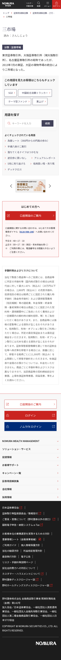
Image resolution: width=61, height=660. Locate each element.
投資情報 (7, 457)
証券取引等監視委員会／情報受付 (20, 513)
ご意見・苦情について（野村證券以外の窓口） (27, 519)
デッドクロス (15, 169)
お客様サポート (10, 465)
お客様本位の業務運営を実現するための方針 (26, 533)
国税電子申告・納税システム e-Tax (21, 525)
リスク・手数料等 (29, 4)
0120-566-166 (26, 231)
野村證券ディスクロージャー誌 (18, 579)
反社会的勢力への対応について (18, 568)
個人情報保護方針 (30, 545)
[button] (12, 186)
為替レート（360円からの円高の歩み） (28, 140)
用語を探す (12, 114)
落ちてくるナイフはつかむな (23, 152)
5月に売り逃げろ (16, 163)
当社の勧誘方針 (10, 550)
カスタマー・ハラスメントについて (21, 573)
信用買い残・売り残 (43, 163)
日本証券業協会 (10, 507)
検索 (47, 123)
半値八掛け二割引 (17, 146)
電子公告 (25, 556)
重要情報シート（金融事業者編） (20, 539)
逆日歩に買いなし (17, 158)
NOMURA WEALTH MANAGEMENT (21, 441)
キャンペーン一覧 (11, 473)
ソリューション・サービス (16, 449)
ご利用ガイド (9, 545)
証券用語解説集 (10, 481)
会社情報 (7, 489)
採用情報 (7, 497)
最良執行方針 (9, 556)
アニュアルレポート (45, 158)
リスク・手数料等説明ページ (17, 562)
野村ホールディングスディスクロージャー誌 (25, 585)
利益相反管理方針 (32, 550)
